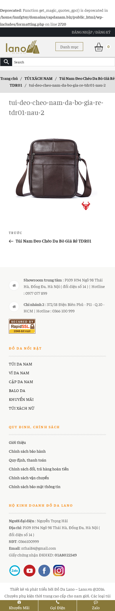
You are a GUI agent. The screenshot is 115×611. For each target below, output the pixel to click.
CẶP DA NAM (21, 381)
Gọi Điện (57, 607)
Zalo (96, 607)
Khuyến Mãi (19, 607)
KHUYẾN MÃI (21, 399)
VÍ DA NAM (19, 372)
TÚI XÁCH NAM (38, 78)
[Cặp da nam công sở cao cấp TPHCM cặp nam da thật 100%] (22, 46)
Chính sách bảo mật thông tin (34, 486)
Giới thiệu (17, 442)
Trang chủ (9, 78)
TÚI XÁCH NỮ (21, 408)
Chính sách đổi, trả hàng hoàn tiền (39, 468)
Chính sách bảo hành (27, 451)
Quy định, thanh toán (27, 459)
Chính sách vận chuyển (29, 477)
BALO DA (17, 390)
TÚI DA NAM (20, 363)
